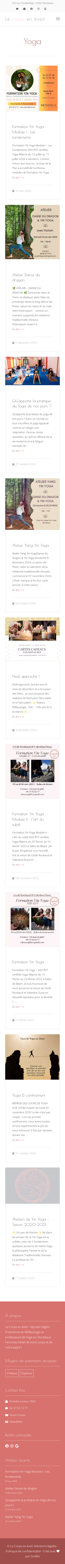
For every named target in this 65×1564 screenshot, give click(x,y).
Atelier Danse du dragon (21, 1488)
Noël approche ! (26, 676)
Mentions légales (45, 1546)
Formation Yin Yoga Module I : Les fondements (28, 131)
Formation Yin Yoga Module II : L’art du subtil (28, 819)
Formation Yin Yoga (28, 962)
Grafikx (35, 1556)
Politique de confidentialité (23, 1551)
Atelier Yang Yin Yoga (30, 545)
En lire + (17, 177)
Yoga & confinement (28, 1095)
